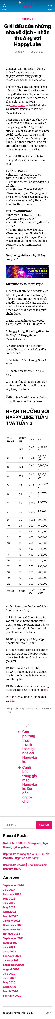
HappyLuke (17, 105)
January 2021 (11, 960)
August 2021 (11, 942)
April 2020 (9, 986)
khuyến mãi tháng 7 (29, 708)
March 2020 (10, 991)
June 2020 (9, 978)
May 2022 (9, 907)
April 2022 (9, 911)
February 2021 (12, 956)
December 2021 (13, 925)
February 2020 (12, 995)
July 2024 (9, 889)
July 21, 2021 (37, 51)
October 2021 (11, 933)
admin (21, 51)
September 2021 (13, 938)
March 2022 (10, 916)
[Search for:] (18, 825)
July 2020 (9, 973)
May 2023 (9, 898)
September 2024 (13, 885)
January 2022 (11, 920)
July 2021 (9, 947)
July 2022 (9, 903)
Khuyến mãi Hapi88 (22, 1012)
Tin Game (27, 19)
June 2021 (9, 951)
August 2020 (11, 969)
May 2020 (9, 982)
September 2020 (13, 964)
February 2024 (12, 894)
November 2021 (13, 929)
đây (45, 690)
